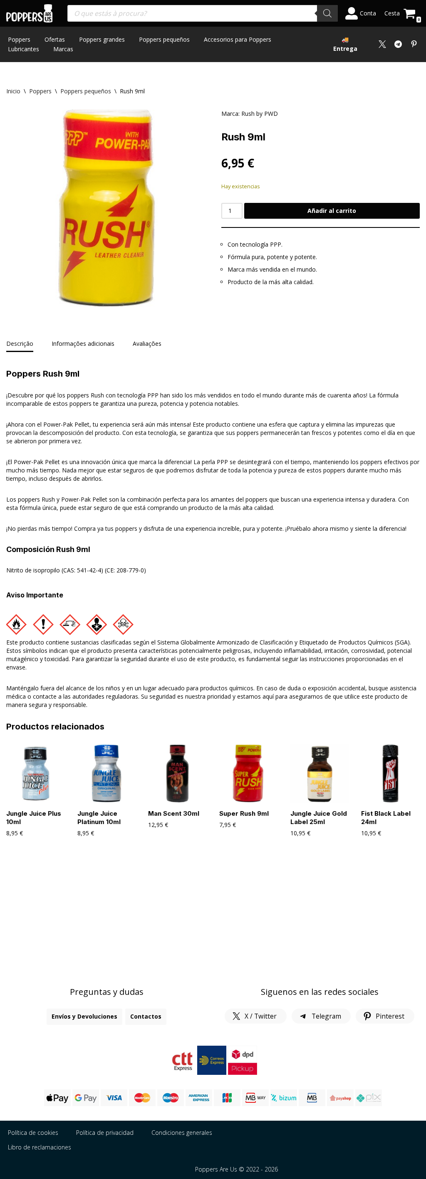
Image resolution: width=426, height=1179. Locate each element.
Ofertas (55, 39)
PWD (271, 113)
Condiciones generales (181, 1133)
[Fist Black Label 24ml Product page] (390, 773)
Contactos (145, 1016)
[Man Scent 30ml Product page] (177, 773)
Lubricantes (23, 49)
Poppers (19, 39)
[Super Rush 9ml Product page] (248, 773)
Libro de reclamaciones (39, 1147)
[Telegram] (398, 44)
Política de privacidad (105, 1133)
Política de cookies (33, 1133)
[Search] (327, 13)
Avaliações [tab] (147, 343)
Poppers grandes (102, 39)
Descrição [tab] (19, 343)
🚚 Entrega (345, 43)
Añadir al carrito (331, 211)
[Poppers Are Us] (29, 13)
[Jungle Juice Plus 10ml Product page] (35, 773)
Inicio (13, 91)
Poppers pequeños (164, 39)
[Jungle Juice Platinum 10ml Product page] (106, 773)
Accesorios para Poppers (237, 39)
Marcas (63, 49)
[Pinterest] (414, 44)
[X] (382, 44)
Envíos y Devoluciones (84, 1016)
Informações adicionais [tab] (83, 343)
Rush (248, 113)
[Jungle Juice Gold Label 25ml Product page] (319, 773)
